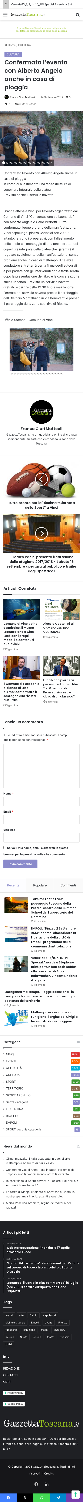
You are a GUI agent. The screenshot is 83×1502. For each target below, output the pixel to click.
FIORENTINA (14, 1109)
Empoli (35, 1322)
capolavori (49, 1315)
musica (10, 1337)
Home (11, 45)
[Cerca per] (78, 16)
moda (44, 1329)
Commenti (68, 885)
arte (21, 1315)
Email (8, 811)
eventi (48, 1322)
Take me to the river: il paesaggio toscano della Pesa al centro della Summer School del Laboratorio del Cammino (53, 908)
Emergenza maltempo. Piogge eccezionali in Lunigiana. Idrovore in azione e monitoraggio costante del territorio (39, 996)
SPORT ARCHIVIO (18, 1095)
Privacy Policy (15, 1392)
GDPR (7, 1381)
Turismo (64, 1337)
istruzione (29, 1329)
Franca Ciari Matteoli (22, 97)
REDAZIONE (11, 1368)
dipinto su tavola (15, 1322)
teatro (50, 1337)
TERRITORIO (14, 1088)
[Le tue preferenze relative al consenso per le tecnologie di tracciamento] (76, 1494)
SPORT (11, 1081)
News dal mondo (17, 1146)
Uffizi (9, 1344)
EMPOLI (11, 1122)
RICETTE (12, 1115)
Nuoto (23, 1337)
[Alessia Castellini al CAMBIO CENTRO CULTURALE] (61, 609)
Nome (8, 793)
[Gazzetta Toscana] (41, 29)
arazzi (9, 1315)
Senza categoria (17, 1102)
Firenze (62, 1322)
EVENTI (11, 1061)
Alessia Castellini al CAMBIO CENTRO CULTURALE (58, 628)
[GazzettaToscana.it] (28, 14)
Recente (13, 885)
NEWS (10, 1054)
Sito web (9, 829)
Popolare (40, 885)
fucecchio (11, 1329)
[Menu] (5, 16)
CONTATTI (10, 1375)
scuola (37, 1337)
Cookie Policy (15, 1403)
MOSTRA (59, 1329)
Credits (49, 1473)
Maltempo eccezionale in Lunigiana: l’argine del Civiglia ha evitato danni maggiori (54, 1016)
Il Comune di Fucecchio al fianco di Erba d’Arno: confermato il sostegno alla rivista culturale (21, 692)
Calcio (33, 1315)
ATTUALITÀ (14, 1068)
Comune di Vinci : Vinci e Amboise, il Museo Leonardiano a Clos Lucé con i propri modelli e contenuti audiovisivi (20, 634)
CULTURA (24, 45)
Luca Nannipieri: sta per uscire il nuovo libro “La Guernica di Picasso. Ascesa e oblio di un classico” (61, 688)
